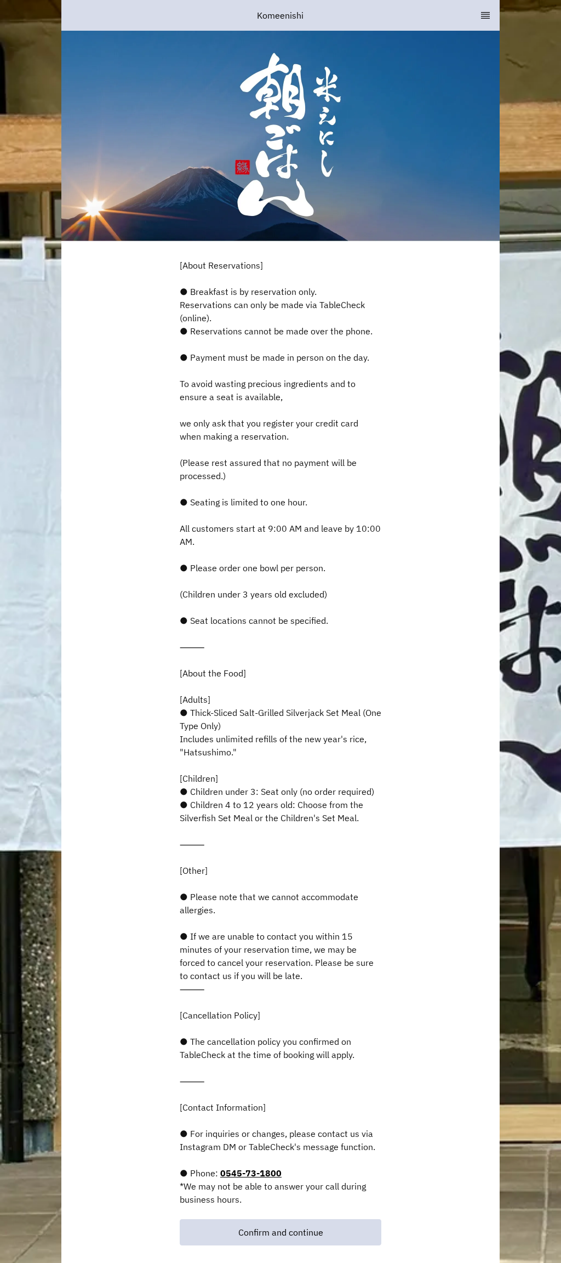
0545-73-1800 (251, 1173)
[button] (280, 1232)
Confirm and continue (280, 1232)
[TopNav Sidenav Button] (485, 15)
